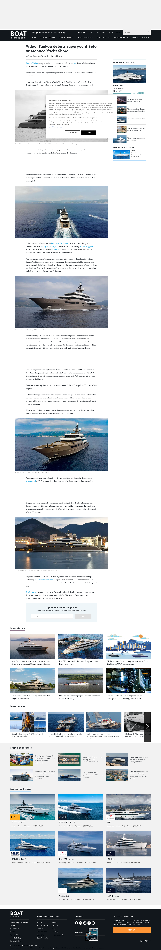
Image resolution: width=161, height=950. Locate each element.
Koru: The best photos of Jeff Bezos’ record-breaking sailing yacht (27, 735)
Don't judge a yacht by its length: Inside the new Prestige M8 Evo (139, 759)
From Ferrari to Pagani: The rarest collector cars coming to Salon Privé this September (45, 759)
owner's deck (31, 481)
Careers (13, 932)
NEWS (34, 38)
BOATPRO (145, 38)
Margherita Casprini (49, 246)
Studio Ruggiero (86, 246)
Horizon (62, 826)
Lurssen (62, 899)
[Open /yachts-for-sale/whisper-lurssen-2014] (80, 880)
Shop (53, 929)
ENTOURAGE (18, 822)
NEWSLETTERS (115, 32)
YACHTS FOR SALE (66, 38)
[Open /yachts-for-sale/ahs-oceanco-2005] (128, 807)
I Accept (88, 132)
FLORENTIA (113, 896)
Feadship (62, 863)
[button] (61, 212)
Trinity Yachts (17, 863)
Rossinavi (110, 899)
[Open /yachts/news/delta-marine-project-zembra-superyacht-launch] (32, 680)
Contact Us (14, 929)
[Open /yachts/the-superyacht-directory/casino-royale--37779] (129, 74)
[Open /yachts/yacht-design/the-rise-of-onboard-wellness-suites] (119, 129)
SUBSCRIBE (101, 32)
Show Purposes (72, 132)
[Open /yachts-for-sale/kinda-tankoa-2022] (121, 154)
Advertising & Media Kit (19, 923)
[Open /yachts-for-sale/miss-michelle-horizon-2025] (80, 807)
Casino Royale (118, 86)
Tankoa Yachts (118, 89)
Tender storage (32, 592)
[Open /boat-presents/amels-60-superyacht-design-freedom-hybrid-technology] (21, 775)
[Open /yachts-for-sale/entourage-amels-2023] (32, 807)
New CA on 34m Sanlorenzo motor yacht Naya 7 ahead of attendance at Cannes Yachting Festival (31, 662)
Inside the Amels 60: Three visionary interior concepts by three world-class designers (45, 774)
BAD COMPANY (19, 859)
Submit (83, 616)
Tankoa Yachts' (32, 63)
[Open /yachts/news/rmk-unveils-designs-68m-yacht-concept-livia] (80, 646)
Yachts (39, 923)
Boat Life (40, 935)
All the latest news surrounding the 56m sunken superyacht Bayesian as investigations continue (103, 736)
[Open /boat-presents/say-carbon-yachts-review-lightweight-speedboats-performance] (69, 775)
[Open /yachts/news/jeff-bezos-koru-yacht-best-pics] (28, 722)
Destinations (42, 932)
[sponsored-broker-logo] (15, 819)
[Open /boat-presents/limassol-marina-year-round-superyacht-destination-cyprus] (117, 775)
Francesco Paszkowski (60, 243)
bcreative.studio (58, 935)
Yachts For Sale (43, 926)
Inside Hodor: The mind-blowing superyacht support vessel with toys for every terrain (65, 735)
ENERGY (111, 859)
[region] (81, 116)
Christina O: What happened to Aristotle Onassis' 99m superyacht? (140, 735)
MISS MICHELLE (67, 822)
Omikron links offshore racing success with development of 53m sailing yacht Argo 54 (124, 697)
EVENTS (135, 38)
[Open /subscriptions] (89, 935)
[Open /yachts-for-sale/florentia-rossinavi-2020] (128, 880)
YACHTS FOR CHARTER (85, 38)
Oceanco (110, 826)
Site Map (55, 932)
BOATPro (55, 926)
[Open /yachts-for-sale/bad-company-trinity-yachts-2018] (32, 844)
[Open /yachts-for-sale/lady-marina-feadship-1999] (80, 844)
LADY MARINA (66, 859)
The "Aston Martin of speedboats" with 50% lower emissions (93, 774)
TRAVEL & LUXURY (103, 38)
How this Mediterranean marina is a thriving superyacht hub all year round (139, 774)
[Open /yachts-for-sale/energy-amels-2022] (128, 844)
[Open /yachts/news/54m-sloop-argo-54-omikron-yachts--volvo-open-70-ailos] (128, 680)
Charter (40, 929)
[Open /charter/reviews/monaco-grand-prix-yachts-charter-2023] (119, 110)
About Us (13, 926)
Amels (14, 826)
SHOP (91, 32)
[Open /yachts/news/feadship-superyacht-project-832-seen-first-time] (80, 680)
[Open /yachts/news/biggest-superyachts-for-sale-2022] (119, 139)
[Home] (20, 35)
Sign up (131, 930)
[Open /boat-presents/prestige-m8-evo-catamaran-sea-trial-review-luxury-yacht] (117, 759)
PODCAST (82, 32)
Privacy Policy (15, 941)
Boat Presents (42, 938)
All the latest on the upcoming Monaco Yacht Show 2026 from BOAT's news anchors (127, 662)
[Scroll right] (147, 727)
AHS (109, 822)
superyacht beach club (44, 579)
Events (54, 923)
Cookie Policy (15, 938)
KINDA (133, 150)
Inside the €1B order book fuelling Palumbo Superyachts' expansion (92, 759)
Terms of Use (15, 935)
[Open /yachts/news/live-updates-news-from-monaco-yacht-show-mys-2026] (128, 646)
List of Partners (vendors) (56, 127)
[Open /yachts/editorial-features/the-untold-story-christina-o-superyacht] (141, 722)
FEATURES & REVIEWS (48, 38)
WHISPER (64, 896)
